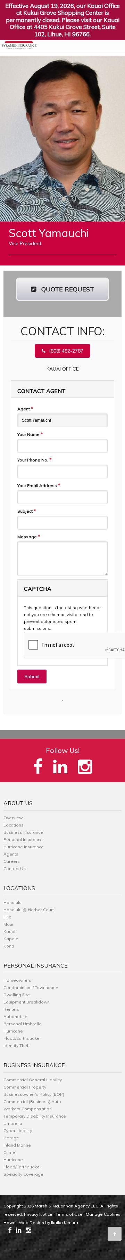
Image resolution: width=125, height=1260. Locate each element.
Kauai (9, 931)
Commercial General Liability (32, 1079)
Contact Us (14, 868)
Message (28, 536)
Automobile (15, 1016)
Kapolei (11, 938)
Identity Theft (16, 1045)
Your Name (30, 434)
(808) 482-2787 (66, 351)
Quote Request (67, 289)
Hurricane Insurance (23, 846)
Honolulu (12, 902)
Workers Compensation (27, 1108)
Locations (13, 825)
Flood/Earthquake (21, 1038)
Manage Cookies (103, 1214)
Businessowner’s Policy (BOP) (33, 1094)
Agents (10, 854)
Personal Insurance (23, 839)
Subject (26, 511)
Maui (8, 924)
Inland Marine (17, 1145)
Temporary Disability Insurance (34, 1116)
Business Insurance (23, 832)
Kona (8, 946)
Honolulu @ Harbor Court (28, 909)
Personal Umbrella (22, 1023)
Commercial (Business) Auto (32, 1101)
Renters (11, 1009)
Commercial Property (24, 1087)
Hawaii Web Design (23, 1222)
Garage (11, 1137)
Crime (9, 1152)
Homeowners (17, 980)
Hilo (7, 917)
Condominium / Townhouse (30, 987)
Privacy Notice (38, 1214)
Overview (13, 817)
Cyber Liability (17, 1130)
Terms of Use (69, 1214)
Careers (11, 861)
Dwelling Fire (16, 994)
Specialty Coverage (23, 1174)
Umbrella (12, 1123)
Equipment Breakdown (26, 1002)
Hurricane (13, 1031)
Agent (25, 408)
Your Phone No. (34, 460)
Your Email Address (38, 485)
